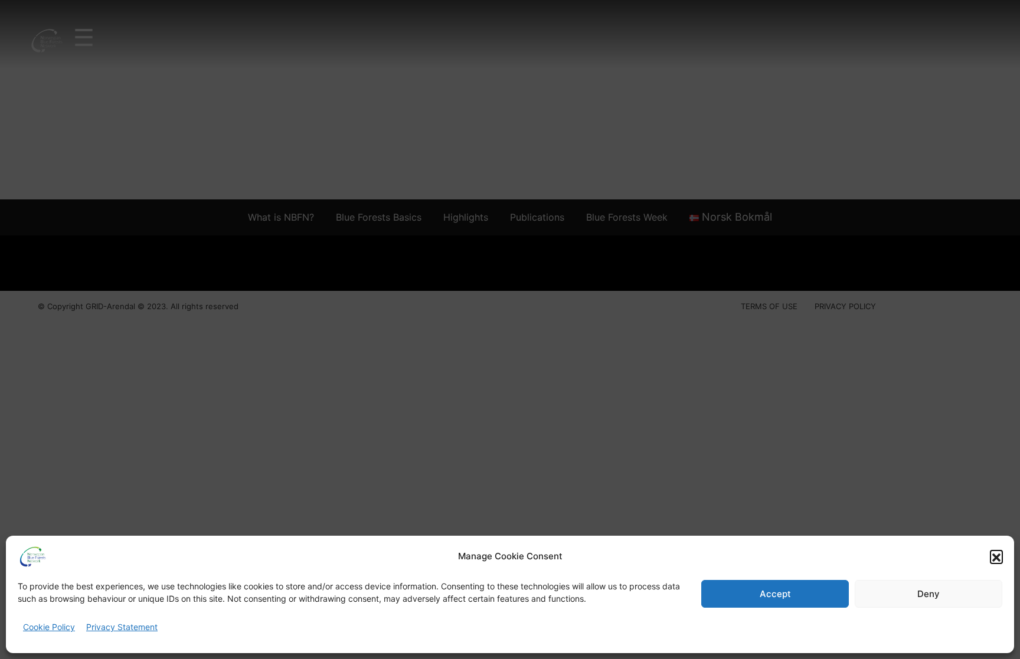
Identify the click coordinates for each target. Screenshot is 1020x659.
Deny (928, 593)
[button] (996, 556)
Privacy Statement (122, 627)
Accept (775, 593)
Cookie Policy (49, 627)
